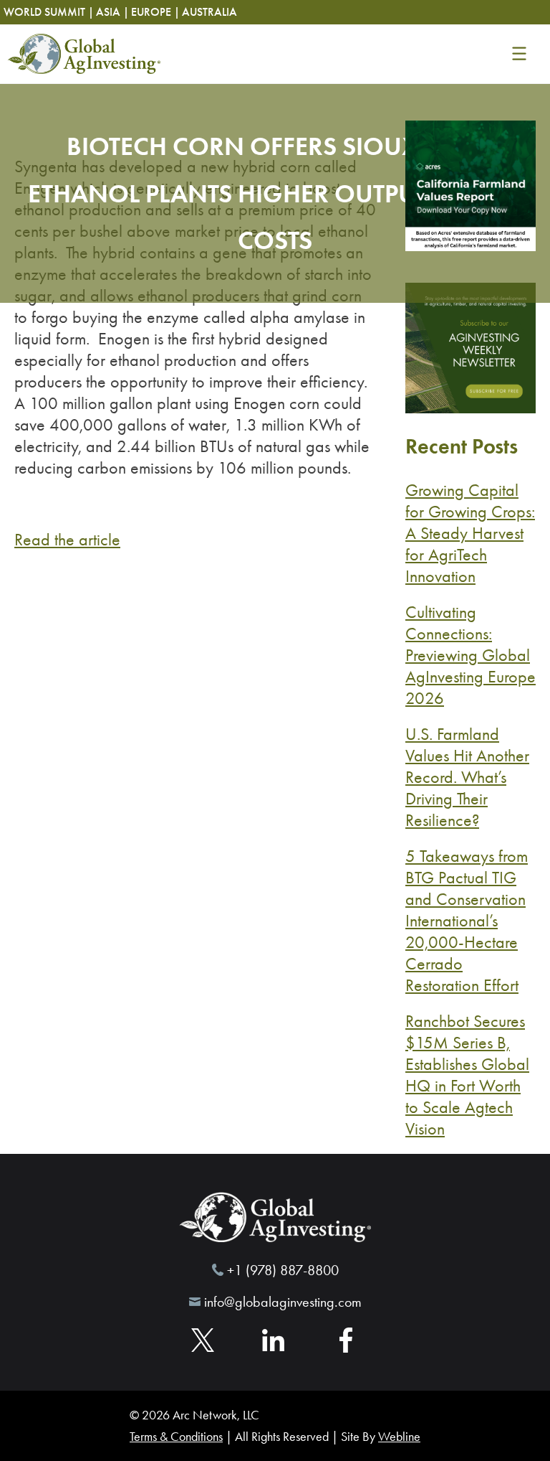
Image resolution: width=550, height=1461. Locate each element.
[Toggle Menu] (519, 53)
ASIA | (112, 12)
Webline (399, 1436)
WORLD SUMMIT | (49, 12)
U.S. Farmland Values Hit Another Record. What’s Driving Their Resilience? (467, 777)
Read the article (67, 540)
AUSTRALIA (209, 12)
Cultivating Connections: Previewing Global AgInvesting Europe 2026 (470, 655)
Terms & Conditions (176, 1436)
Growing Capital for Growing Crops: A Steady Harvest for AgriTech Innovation (470, 533)
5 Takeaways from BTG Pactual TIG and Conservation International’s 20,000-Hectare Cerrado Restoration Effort (466, 920)
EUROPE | (155, 12)
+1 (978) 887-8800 (283, 1270)
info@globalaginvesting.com (283, 1301)
